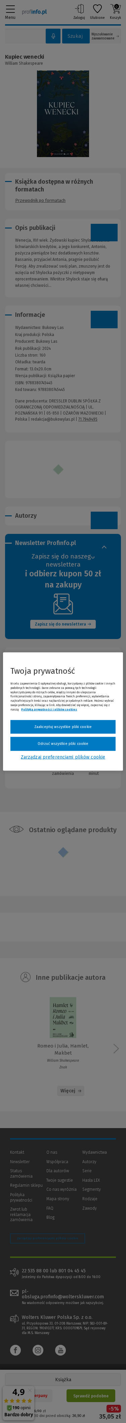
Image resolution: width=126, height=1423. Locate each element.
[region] (63, 712)
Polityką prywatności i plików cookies (49, 709)
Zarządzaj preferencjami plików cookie (63, 757)
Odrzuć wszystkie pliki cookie (63, 743)
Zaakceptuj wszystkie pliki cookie (63, 726)
